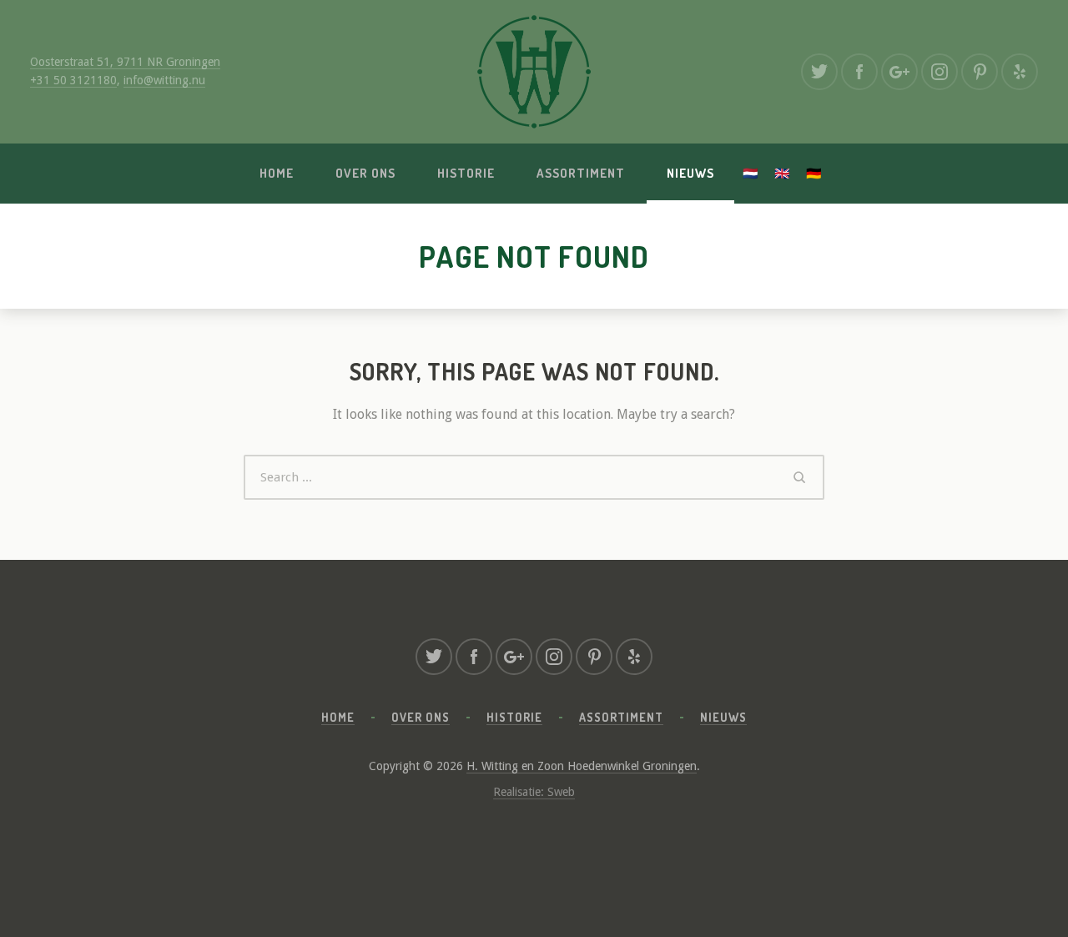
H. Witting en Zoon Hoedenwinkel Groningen (581, 766)
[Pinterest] (979, 71)
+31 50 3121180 (73, 80)
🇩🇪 (814, 173)
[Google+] (899, 71)
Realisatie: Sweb (534, 791)
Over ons (365, 173)
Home (276, 173)
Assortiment (581, 173)
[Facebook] (859, 71)
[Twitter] (819, 71)
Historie (466, 173)
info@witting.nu (164, 80)
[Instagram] (939, 71)
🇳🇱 (751, 173)
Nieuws (690, 173)
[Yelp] (1019, 71)
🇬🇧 (782, 173)
